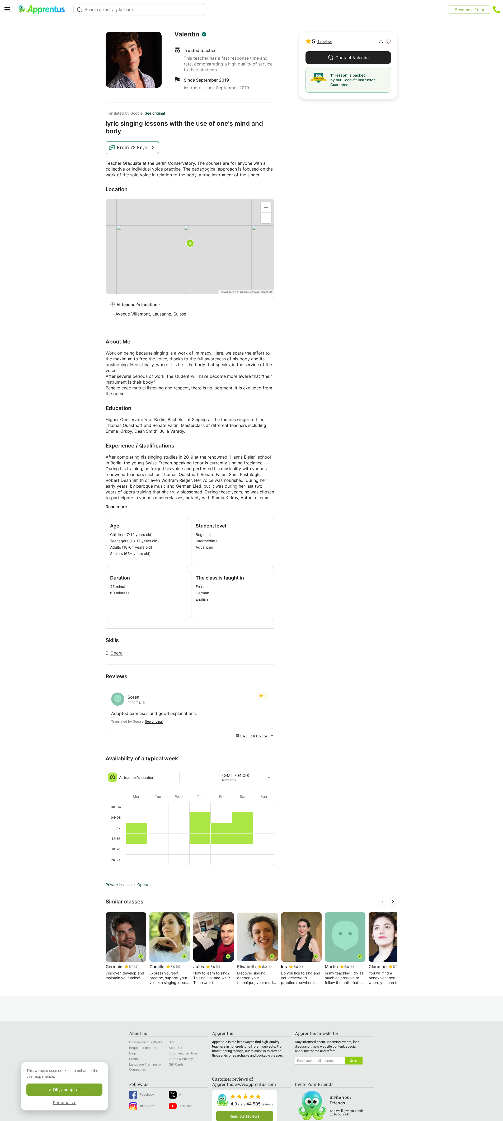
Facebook (147, 1094)
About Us (175, 1048)
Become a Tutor (469, 10)
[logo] (43, 9)
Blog (172, 1042)
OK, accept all (66, 1089)
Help (132, 1053)
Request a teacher (142, 1048)
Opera (116, 653)
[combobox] (139, 9)
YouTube (185, 1106)
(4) (136, 967)
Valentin (186, 34)
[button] (389, 42)
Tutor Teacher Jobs (183, 1053)
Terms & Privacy (181, 1059)
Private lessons (118, 884)
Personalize (64, 1102)
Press (133, 1059)
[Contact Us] (496, 9)
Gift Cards (176, 1064)
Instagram (147, 1106)
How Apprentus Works (146, 1042)
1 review (324, 41)
